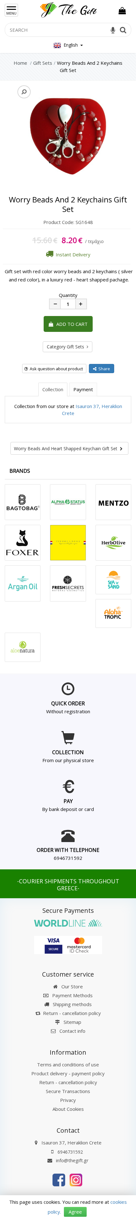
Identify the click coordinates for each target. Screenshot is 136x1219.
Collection (52, 389)
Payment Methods (72, 995)
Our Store (71, 986)
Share (103, 369)
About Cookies (68, 1109)
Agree (75, 1212)
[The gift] (59, 1179)
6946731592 (68, 858)
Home (20, 63)
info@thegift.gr (72, 1160)
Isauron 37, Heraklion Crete (71, 1142)
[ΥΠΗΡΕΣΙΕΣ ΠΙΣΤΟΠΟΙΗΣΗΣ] (68, 944)
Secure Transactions (68, 1091)
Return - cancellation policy (72, 1013)
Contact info (72, 1031)
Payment (83, 389)
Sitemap (71, 1022)
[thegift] (68, 8)
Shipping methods (72, 1004)
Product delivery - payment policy (68, 1073)
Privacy (68, 1100)
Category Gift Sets (67, 347)
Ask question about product (55, 369)
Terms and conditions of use (68, 1064)
